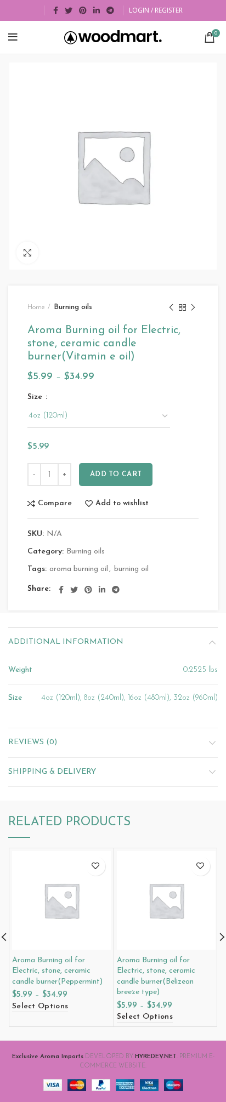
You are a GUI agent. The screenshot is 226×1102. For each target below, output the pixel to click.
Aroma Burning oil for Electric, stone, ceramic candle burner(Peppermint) (57, 971)
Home (36, 307)
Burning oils (73, 307)
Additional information (65, 642)
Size (35, 397)
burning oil (131, 569)
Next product (193, 307)
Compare (55, 503)
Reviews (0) (32, 742)
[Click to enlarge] (27, 253)
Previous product (171, 307)
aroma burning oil (78, 569)
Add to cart (116, 474)
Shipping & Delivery (52, 772)
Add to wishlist (122, 503)
